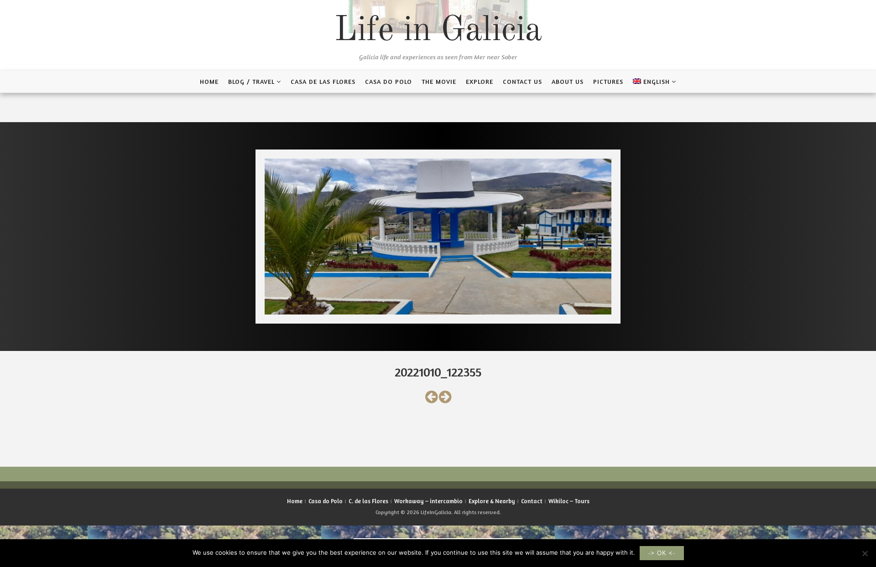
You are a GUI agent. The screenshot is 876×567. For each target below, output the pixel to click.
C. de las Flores (368, 501)
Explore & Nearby (492, 501)
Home (209, 81)
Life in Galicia (438, 31)
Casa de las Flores (323, 81)
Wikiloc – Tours (568, 501)
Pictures (608, 81)
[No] (864, 553)
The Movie (439, 81)
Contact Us (522, 81)
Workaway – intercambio (428, 501)
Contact (531, 501)
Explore (479, 81)
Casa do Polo (388, 81)
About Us (568, 81)
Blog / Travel (251, 81)
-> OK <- (661, 553)
